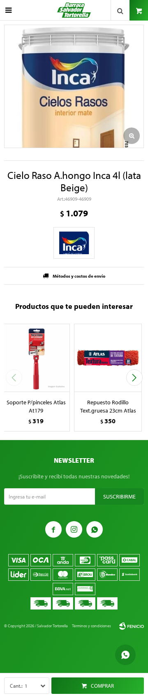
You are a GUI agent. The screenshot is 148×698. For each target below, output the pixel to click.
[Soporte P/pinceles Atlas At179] (36, 358)
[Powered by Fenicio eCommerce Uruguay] (131, 626)
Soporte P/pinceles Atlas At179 (36, 406)
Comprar (102, 685)
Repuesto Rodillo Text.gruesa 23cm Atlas (108, 406)
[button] (134, 378)
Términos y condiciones (91, 625)
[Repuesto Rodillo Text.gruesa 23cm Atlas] (108, 358)
